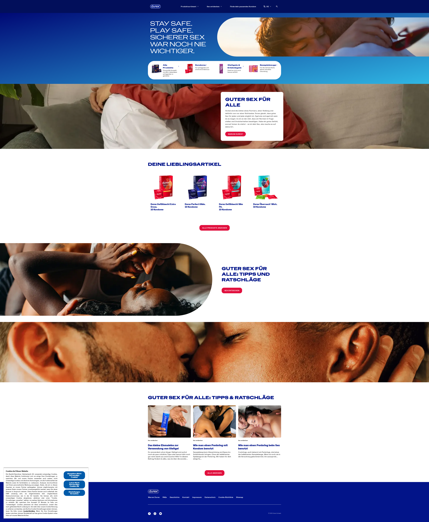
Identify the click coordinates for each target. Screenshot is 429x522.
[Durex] (155, 6)
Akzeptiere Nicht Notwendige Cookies (74, 475)
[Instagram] (155, 513)
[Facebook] (149, 513)
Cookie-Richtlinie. (29, 511)
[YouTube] (160, 513)
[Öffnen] (277, 6)
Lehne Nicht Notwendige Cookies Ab (74, 484)
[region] (46, 493)
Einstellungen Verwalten (74, 493)
